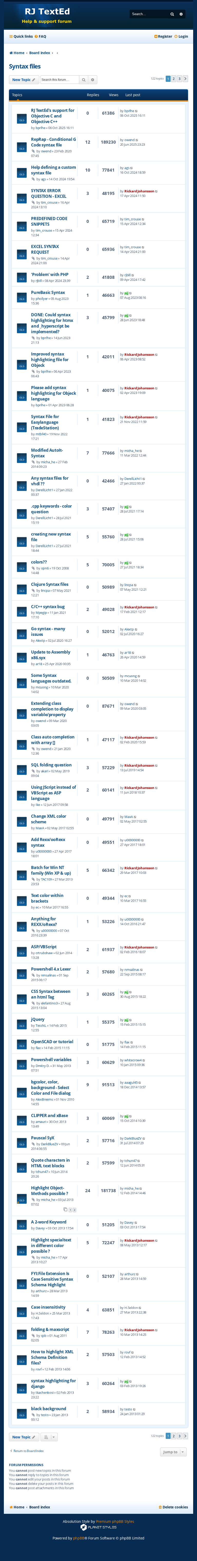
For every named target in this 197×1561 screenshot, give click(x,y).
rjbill (39, 280)
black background (48, 1408)
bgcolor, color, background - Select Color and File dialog (51, 1087)
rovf (39, 1369)
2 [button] (174, 78)
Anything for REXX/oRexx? (44, 921)
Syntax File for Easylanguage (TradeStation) (45, 422)
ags (43, 179)
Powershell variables (51, 1059)
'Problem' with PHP (49, 274)
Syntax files (25, 66)
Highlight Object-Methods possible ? (49, 1190)
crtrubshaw (44, 953)
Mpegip (41, 612)
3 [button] (180, 78)
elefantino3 (49, 1003)
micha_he (48, 462)
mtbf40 (41, 434)
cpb (43, 1335)
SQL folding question (51, 765)
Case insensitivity (48, 1307)
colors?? (39, 562)
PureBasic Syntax (48, 292)
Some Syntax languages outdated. (51, 678)
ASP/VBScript (43, 947)
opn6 (45, 568)
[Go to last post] (136, 110)
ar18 (39, 663)
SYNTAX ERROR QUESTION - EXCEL (48, 193)
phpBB (78, 1538)
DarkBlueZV (49, 1144)
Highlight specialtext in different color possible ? (51, 1245)
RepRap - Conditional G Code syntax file (53, 142)
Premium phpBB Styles (115, 1521)
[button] (185, 78)
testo (45, 1414)
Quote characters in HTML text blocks (50, 1163)
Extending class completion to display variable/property (52, 708)
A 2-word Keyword (48, 1222)
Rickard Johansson (139, 191)
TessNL (41, 1025)
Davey (40, 1228)
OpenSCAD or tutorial (52, 1041)
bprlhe (40, 127)
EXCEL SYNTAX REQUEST (45, 249)
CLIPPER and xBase (49, 1115)
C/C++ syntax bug (48, 606)
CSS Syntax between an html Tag (50, 994)
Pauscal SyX (42, 1138)
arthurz (41, 1291)
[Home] (42, 15)
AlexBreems (44, 1099)
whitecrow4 (133, 1060)
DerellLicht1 (44, 490)
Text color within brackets (47, 898)
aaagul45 (130, 1082)
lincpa (45, 590)
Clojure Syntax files (49, 584)
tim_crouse (49, 202)
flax (38, 1047)
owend (46, 151)
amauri (41, 1121)
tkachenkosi (45, 1392)
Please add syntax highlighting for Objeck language (53, 393)
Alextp (40, 640)
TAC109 (46, 879)
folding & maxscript (50, 1329)
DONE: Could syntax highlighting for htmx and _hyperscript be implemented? (52, 323)
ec (37, 907)
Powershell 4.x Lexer (51, 969)
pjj (126, 293)
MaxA (40, 828)
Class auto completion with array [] (53, 739)
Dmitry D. (43, 1065)
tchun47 (42, 1171)
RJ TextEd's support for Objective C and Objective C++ (52, 115)
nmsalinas (48, 975)
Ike (38, 804)
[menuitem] (40, 36)
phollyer (42, 298)
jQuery (37, 1019)
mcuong (42, 687)
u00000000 (44, 851)
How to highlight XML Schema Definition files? (52, 1357)
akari (44, 771)
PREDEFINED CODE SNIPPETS (49, 221)
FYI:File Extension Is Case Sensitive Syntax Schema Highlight (52, 1279)
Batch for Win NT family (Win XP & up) (51, 870)
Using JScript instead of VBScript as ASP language (53, 792)
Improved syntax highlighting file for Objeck (49, 359)
